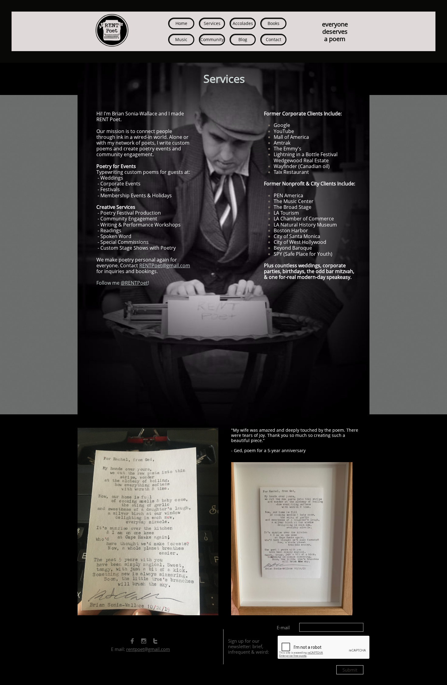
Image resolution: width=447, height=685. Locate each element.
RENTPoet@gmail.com (164, 265)
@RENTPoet (134, 282)
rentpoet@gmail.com (148, 649)
